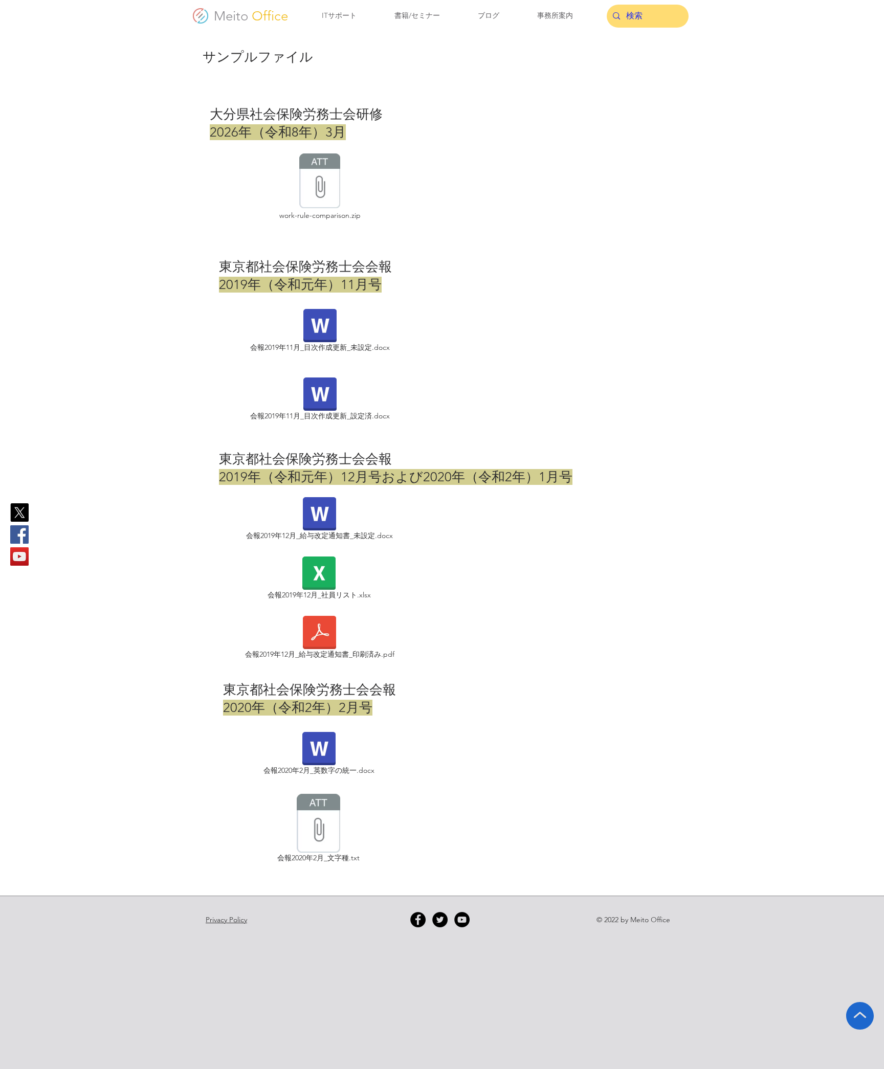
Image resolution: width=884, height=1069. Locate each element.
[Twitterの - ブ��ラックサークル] (440, 919)
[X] (19, 512)
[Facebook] (19, 534)
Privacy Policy (226, 919)
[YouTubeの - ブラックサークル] (462, 919)
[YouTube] (19, 556)
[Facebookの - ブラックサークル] (418, 919)
